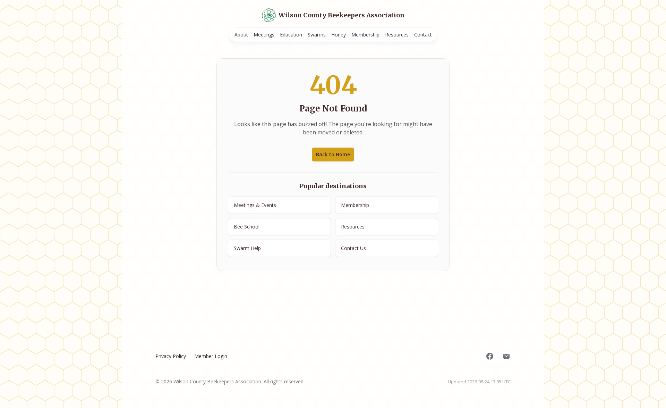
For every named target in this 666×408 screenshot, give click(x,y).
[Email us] (506, 356)
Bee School (246, 226)
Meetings (264, 34)
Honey (338, 34)
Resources (397, 34)
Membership (365, 34)
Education (291, 34)
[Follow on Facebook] (489, 356)
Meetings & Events (255, 205)
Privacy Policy (170, 356)
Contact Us (353, 248)
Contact (423, 34)
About (241, 34)
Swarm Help (247, 248)
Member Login (210, 356)
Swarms (317, 34)
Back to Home (333, 154)
